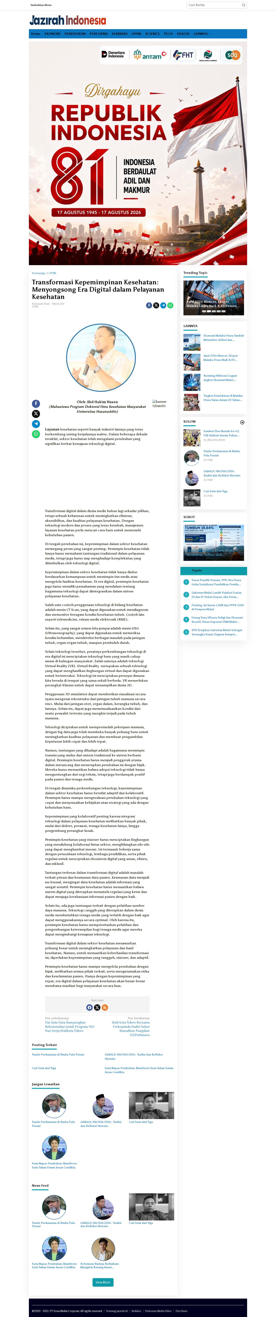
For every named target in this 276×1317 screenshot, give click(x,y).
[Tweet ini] (156, 305)
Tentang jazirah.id (116, 1311)
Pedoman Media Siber (158, 1311)
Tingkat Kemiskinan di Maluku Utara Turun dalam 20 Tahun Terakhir (223, 398)
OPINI (35, 306)
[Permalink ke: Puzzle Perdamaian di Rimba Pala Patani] (54, 1105)
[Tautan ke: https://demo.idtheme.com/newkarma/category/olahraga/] (242, 422)
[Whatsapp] (170, 305)
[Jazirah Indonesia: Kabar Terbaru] (68, 20)
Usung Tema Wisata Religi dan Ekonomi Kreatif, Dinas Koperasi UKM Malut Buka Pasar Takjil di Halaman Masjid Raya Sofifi (217, 620)
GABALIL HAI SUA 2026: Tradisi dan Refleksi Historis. (134, 1056)
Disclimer (182, 1311)
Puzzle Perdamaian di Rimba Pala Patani (58, 1054)
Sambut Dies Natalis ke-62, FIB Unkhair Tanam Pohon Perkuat (221, 434)
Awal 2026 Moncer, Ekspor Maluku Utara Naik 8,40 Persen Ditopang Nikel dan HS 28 (223, 358)
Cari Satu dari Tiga (44, 1068)
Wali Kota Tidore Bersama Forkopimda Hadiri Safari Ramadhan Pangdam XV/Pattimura (131, 1026)
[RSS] (105, 1007)
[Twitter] (97, 1007)
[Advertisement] (97, 478)
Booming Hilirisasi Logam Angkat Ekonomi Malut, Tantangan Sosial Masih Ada (213, 302)
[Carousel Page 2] (209, 311)
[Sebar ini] (149, 305)
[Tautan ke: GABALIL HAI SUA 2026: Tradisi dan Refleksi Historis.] (191, 477)
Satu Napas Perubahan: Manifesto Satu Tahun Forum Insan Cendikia (139, 1070)
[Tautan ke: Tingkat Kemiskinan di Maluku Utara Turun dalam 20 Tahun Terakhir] (191, 402)
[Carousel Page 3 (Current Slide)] (214, 311)
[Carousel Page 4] (219, 311)
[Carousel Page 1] (204, 311)
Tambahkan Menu (41, 5)
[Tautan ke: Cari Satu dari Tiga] (191, 498)
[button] (243, 5)
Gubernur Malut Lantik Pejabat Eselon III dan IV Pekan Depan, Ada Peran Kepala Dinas (216, 595)
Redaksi (136, 1311)
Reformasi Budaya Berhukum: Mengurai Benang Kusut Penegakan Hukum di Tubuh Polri (101, 1265)
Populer (197, 570)
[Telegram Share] (163, 305)
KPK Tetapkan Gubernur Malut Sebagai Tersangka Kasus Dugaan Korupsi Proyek (217, 633)
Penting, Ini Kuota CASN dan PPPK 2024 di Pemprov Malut (218, 607)
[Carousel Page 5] (223, 311)
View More (103, 1282)
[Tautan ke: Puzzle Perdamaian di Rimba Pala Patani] (191, 457)
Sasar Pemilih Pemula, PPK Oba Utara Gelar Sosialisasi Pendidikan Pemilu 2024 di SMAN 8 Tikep (216, 583)
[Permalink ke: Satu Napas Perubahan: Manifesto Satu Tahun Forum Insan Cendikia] (54, 1146)
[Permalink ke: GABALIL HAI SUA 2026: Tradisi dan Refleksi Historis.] (103, 1105)
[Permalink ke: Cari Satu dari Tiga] (151, 1105)
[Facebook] (89, 1007)
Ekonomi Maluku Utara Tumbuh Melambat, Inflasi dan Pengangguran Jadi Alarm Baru (223, 338)
